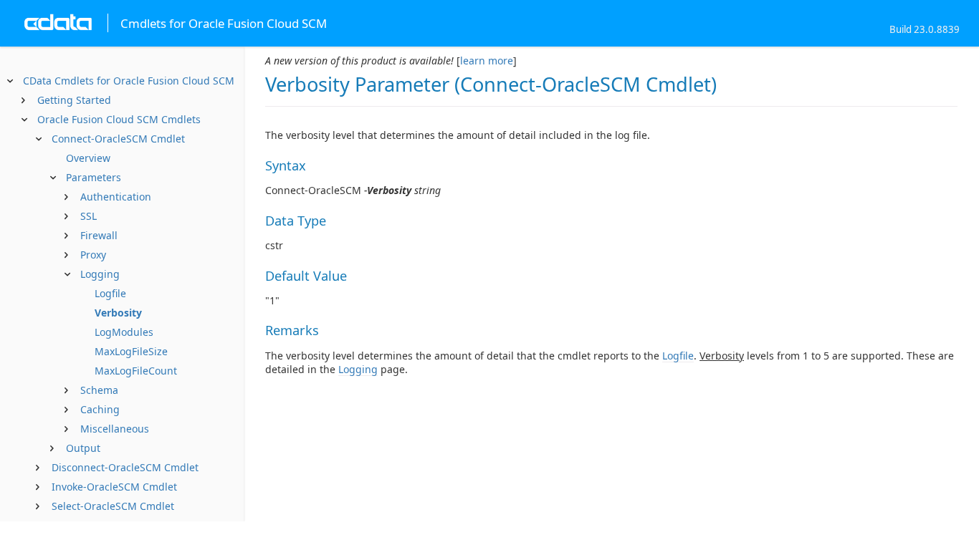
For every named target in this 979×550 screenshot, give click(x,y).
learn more (486, 60)
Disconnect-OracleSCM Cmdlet (125, 467)
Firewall (99, 235)
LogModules (124, 332)
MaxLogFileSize (131, 351)
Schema (99, 390)
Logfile (110, 293)
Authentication (115, 196)
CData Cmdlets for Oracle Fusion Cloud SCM (128, 80)
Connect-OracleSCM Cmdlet (118, 138)
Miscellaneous (114, 428)
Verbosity (118, 312)
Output (83, 448)
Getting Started (74, 100)
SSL (88, 216)
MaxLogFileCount (136, 370)
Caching (100, 409)
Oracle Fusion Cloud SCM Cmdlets (119, 119)
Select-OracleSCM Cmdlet (113, 506)
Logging (100, 274)
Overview (88, 158)
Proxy (93, 254)
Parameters (93, 177)
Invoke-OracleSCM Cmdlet (114, 486)
